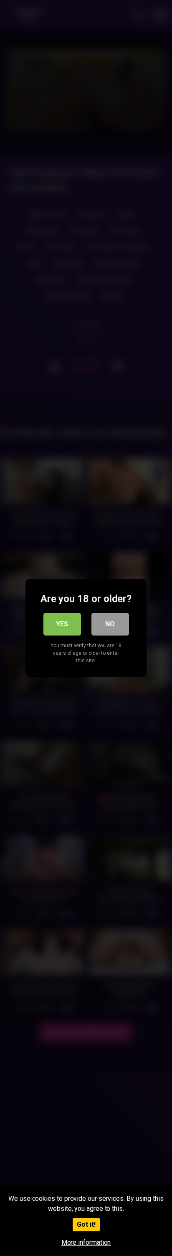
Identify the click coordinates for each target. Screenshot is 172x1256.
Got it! (86, 1224)
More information (86, 1242)
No (110, 624)
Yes (62, 624)
